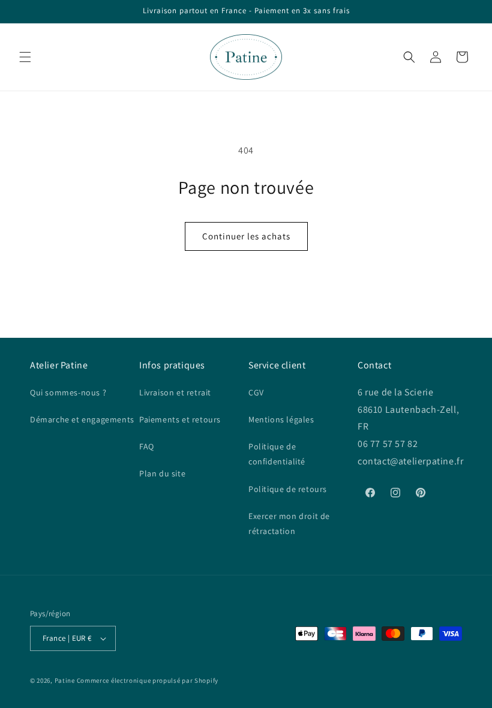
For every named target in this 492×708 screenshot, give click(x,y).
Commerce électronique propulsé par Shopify (147, 680)
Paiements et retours (180, 419)
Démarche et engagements (82, 419)
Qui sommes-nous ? (68, 392)
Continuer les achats (246, 236)
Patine (65, 680)
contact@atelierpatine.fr (412, 461)
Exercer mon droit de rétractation (289, 523)
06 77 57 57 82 (388, 443)
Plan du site (162, 473)
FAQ (146, 446)
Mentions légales (281, 419)
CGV (256, 392)
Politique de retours (287, 489)
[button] (25, 57)
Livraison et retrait (175, 392)
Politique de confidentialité (276, 454)
